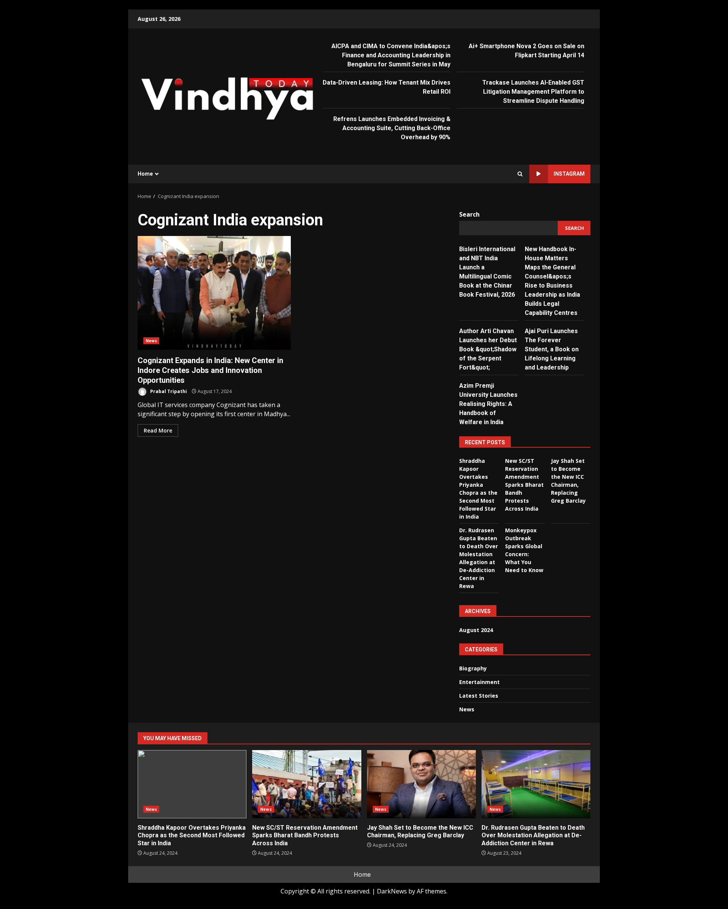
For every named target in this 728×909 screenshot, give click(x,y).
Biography (473, 668)
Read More (158, 430)
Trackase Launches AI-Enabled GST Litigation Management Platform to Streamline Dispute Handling (533, 91)
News (151, 340)
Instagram (569, 174)
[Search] (520, 174)
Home (145, 174)
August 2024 (476, 630)
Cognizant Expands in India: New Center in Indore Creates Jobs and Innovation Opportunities (214, 293)
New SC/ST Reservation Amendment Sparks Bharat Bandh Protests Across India (524, 484)
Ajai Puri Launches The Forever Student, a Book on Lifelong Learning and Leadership (552, 349)
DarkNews (392, 891)
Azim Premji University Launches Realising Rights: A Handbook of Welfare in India (488, 404)
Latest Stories (478, 695)
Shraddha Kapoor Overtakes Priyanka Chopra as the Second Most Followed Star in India (192, 784)
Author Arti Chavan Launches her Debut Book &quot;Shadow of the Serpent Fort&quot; (488, 349)
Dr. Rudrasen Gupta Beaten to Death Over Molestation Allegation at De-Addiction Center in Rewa (536, 784)
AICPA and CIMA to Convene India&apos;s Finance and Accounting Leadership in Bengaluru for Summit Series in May (390, 55)
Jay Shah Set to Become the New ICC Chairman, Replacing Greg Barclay (421, 784)
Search (469, 214)
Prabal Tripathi (168, 391)
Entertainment (479, 682)
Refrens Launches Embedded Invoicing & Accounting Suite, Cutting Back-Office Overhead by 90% (391, 128)
